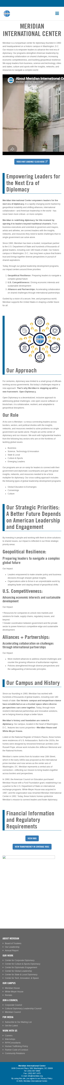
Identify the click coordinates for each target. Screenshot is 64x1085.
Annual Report (11, 950)
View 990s (32, 838)
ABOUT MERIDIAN (11, 938)
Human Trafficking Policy (16, 1046)
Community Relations (15, 1053)
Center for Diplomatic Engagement (21, 967)
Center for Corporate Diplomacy (19, 960)
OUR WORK (8, 955)
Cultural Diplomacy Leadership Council (23, 1008)
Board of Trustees (13, 943)
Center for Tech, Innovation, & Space (22, 978)
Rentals (8, 995)
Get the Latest (11, 1025)
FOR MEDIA (8, 1017)
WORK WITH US (10, 1030)
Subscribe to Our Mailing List (18, 1022)
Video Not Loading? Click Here (31, 161)
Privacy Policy (46, 1078)
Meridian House (12, 988)
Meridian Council (13, 1012)
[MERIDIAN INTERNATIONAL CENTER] (32, 881)
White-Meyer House (14, 991)
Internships (10, 1039)
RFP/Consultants (13, 1043)
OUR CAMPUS (9, 983)
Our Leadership (12, 947)
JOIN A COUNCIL (10, 1000)
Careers (8, 1035)
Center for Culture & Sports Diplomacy (22, 964)
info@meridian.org (35, 1076)
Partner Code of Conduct (16, 1050)
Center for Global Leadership (18, 971)
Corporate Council (13, 1005)
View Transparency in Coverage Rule (32, 846)
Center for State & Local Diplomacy (21, 974)
